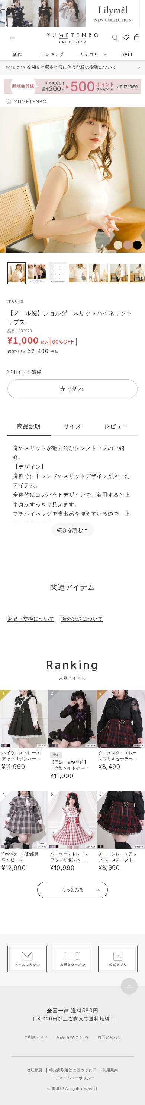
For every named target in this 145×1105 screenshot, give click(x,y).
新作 (17, 54)
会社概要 (35, 1070)
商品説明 (29, 426)
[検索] (115, 37)
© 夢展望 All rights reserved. (72, 1089)
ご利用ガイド (35, 1037)
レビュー (116, 426)
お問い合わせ (109, 1037)
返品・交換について (73, 1037)
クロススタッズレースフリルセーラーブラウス (118, 758)
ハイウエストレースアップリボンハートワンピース (21, 758)
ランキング (52, 54)
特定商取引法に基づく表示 (72, 1070)
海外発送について (82, 619)
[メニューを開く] (12, 38)
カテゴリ (90, 54)
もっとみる (72, 889)
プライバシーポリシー (74, 1078)
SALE (127, 54)
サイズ (72, 426)
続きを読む (70, 530)
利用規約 (110, 1070)
